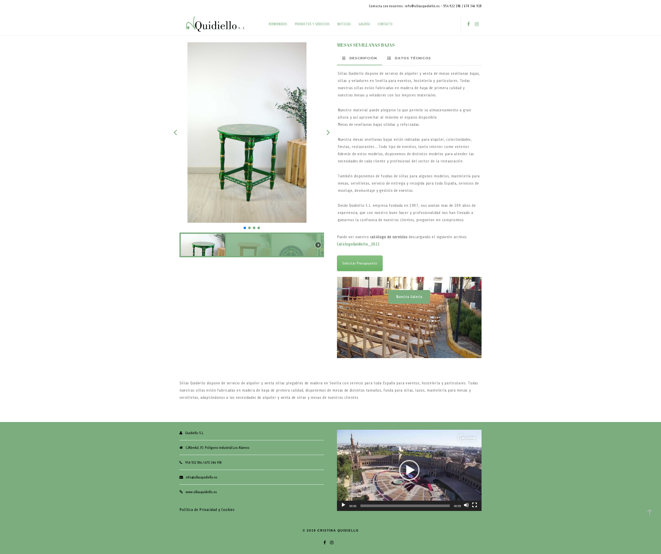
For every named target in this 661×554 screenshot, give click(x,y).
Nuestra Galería (409, 297)
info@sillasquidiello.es (201, 477)
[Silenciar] (466, 505)
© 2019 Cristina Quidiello (331, 530)
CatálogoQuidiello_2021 (358, 244)
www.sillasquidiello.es (201, 492)
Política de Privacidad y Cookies (206, 509)
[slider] (405, 506)
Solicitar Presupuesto (359, 263)
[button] (175, 132)
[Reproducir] (343, 505)
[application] (409, 470)
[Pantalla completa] (474, 505)
